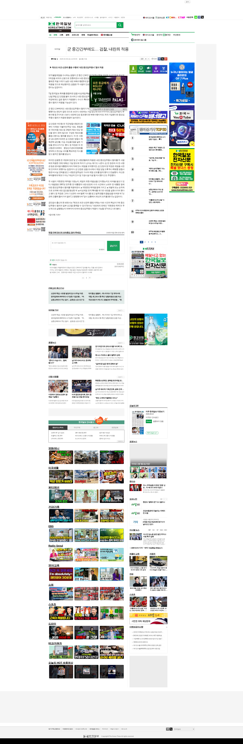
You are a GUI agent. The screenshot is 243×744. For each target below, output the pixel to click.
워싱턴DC (80, 17)
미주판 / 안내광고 (152, 417)
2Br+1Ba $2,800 (80, 433)
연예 (83, 35)
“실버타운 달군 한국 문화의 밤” (106, 364)
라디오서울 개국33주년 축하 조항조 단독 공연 (147, 645)
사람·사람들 (53, 377)
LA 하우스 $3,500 (57, 438)
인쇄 (153, 59)
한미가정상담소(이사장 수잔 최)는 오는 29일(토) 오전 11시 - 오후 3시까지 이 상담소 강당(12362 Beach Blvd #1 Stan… (109, 360)
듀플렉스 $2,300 (56, 436)
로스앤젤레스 (67, 17)
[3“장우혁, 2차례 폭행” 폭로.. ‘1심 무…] (148, 165)
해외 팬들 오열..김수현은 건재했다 (138, 589)
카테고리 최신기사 (56, 288)
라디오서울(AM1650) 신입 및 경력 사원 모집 (146, 648)
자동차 (152, 554)
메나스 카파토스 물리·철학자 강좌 (107, 355)
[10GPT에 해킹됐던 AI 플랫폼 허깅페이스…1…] (148, 238)
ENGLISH (58, 17)
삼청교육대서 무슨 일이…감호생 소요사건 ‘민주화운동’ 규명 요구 (74, 300)
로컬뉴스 (52, 342)
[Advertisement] (86, 412)
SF (157, 530)
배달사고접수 (114, 729)
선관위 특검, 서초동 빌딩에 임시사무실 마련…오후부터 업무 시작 (74, 293)
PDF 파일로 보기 (152, 433)
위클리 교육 (134, 554)
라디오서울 (149, 18)
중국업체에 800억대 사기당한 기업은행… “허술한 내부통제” (73, 297)
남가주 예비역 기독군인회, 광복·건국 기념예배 (112, 389)
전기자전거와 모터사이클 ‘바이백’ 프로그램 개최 (112, 346)
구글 (165, 59)
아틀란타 (116, 17)
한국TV (137, 35)
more (120, 310)
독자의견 (105, 729)
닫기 (125, 109)
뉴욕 (74, 17)
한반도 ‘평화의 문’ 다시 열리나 (154, 502)
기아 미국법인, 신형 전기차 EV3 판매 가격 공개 (138, 569)
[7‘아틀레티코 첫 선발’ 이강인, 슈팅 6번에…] (148, 206)
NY (150, 530)
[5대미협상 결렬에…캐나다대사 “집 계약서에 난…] (148, 186)
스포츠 (132, 594)
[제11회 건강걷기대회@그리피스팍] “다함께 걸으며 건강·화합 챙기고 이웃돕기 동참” (158, 635)
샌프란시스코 (89, 17)
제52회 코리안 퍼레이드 (140, 642)
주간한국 (176, 35)
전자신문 (161, 18)
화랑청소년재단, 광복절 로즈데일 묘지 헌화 (111, 380)
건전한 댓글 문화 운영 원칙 (115, 233)
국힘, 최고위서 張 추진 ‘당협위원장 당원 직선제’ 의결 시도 (109, 297)
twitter (202, 17)
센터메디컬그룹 (140, 40)
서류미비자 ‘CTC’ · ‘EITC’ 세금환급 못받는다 (146, 548)
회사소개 (124, 729)
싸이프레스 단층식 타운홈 (84, 436)
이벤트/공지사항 (136, 627)
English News (92, 35)
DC (154, 530)
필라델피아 (103, 17)
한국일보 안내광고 (86, 422)
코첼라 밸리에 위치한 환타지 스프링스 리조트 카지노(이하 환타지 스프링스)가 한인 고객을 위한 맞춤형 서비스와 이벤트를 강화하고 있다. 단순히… (109, 403)
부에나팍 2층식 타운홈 (107, 436)
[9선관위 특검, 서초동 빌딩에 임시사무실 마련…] (148, 227)
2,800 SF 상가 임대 (57, 433)
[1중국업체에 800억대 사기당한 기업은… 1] (148, 144)
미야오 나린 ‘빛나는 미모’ (141, 464)
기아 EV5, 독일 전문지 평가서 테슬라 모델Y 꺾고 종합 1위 (158, 570)
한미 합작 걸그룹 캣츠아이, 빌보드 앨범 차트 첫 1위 (158, 590)
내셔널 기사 (53, 310)
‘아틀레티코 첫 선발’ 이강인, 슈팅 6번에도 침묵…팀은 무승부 (138, 610)
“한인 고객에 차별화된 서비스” (106, 398)
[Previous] (164, 499)
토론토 (123, 17)
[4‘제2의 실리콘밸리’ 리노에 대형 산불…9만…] (148, 175)
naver (195, 17)
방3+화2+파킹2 (104, 433)
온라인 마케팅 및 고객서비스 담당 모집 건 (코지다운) (149, 632)
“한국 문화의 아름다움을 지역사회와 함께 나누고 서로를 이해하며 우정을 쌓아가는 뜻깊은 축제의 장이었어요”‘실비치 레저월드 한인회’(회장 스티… (109, 369)
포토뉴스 (133, 441)
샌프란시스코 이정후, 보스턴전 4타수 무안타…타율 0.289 (158, 610)
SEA (161, 530)
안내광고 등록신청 (81, 729)
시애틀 (96, 17)
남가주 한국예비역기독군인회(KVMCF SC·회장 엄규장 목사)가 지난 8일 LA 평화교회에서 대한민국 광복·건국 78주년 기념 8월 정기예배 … (109, 394)
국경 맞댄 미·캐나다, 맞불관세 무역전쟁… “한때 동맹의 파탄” (110, 300)
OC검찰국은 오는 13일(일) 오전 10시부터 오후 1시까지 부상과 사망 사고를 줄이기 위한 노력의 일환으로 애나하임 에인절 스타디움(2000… (109, 351)
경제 (67, 35)
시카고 (110, 17)
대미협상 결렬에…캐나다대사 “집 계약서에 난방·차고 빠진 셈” (111, 293)
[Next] (166, 499)
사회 (61, 35)
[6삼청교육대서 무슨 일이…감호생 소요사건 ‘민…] (148, 196)
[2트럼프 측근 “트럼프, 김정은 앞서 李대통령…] (148, 154)
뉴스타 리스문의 (80, 438)
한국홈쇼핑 (107, 35)
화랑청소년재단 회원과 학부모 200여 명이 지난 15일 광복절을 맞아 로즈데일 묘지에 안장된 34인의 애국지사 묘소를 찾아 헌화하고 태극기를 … (109, 385)
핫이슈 (132, 481)
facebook (199, 17)
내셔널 (57, 49)
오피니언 (75, 35)
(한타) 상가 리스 (104, 438)
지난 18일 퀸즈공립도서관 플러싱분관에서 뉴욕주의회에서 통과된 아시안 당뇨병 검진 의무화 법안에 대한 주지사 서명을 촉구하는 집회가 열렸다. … (154, 543)
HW (165, 530)
